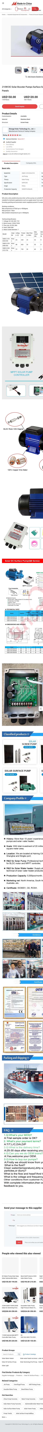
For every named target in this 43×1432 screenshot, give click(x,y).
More (4, 1417)
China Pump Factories (10, 1399)
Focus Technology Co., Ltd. (25, 1424)
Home (3, 14)
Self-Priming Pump (34, 1384)
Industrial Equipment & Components (17, 14)
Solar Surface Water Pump (12, 1408)
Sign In (5, 154)
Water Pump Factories (28, 1399)
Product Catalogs (30, 1354)
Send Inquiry (19, 106)
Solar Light (5, 1365)
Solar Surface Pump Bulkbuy (25, 1413)
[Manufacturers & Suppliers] (22, 3)
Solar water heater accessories (29, 1358)
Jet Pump (7, 1384)
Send (19, 1242)
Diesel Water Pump (27, 1389)
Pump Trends (8, 1413)
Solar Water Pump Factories (12, 1404)
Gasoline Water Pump (10, 1389)
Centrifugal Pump (19, 1384)
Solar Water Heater (8, 1358)
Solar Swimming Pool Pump (28, 1362)
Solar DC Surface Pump (9, 1362)
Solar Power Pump (30, 1408)
